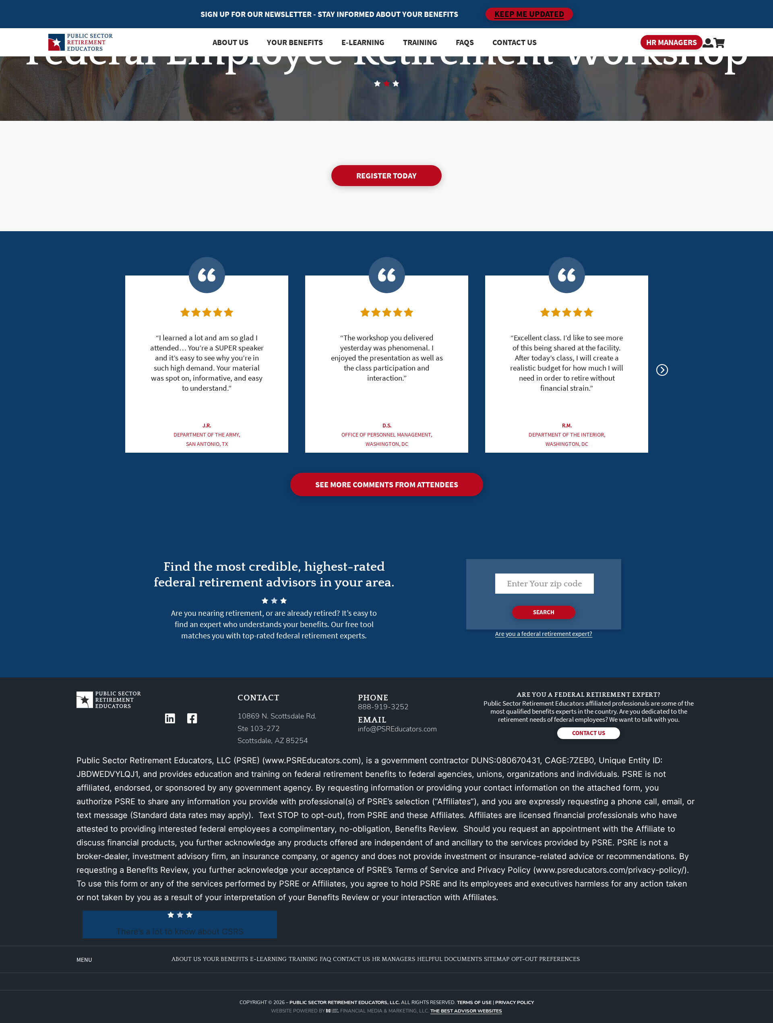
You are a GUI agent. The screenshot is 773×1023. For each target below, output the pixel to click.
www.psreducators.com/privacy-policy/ (610, 870)
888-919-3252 (383, 707)
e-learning (362, 42)
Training (420, 42)
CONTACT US (588, 733)
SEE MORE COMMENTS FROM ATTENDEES (386, 484)
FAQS (465, 42)
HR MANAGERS (671, 42)
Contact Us (514, 42)
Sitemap (496, 959)
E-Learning (268, 959)
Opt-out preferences (545, 959)
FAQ (325, 959)
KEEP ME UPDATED (529, 13)
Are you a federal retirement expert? (543, 634)
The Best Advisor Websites (466, 1011)
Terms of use (474, 1002)
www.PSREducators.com (311, 760)
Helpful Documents (449, 959)
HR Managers (393, 959)
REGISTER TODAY (386, 175)
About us (230, 42)
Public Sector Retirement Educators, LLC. (344, 1002)
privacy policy (514, 1002)
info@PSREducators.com (397, 729)
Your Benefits (295, 42)
